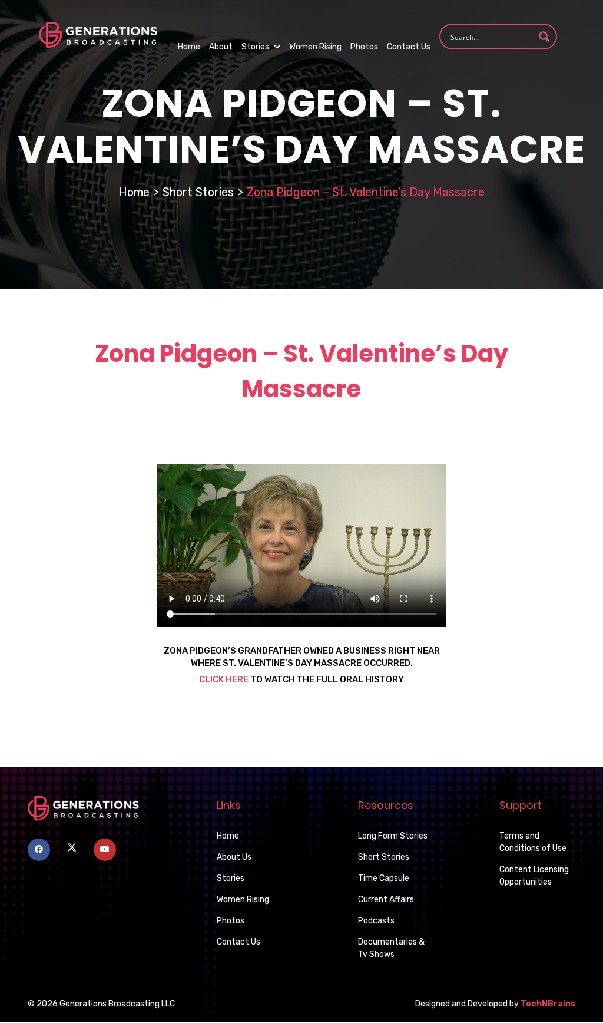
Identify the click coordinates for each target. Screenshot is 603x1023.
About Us (234, 857)
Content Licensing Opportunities (534, 875)
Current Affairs (386, 900)
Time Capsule (383, 878)
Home (189, 47)
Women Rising (315, 47)
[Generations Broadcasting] (98, 34)
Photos (364, 47)
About (221, 47)
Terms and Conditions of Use (532, 842)
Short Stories (198, 192)
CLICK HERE (224, 679)
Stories (256, 47)
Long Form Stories (393, 836)
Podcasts (376, 921)
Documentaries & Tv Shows (391, 948)
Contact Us (408, 47)
